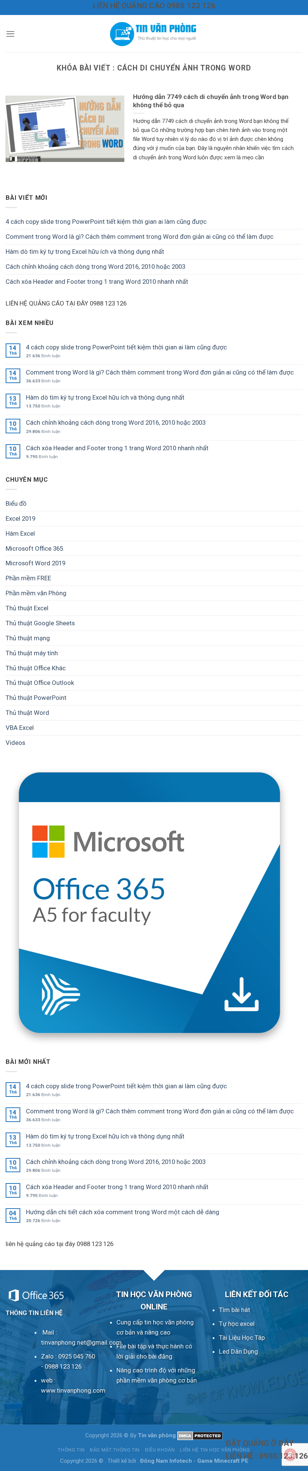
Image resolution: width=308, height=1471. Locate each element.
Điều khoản (160, 1450)
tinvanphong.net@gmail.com (81, 1342)
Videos (15, 742)
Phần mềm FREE (28, 578)
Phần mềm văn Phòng (36, 593)
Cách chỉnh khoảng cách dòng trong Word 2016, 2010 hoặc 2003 (95, 266)
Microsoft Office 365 (34, 548)
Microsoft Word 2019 (35, 563)
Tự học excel (237, 1323)
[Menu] (10, 33)
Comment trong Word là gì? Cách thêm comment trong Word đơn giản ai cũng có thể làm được (139, 236)
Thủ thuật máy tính (32, 653)
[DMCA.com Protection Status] (200, 1435)
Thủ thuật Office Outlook (40, 682)
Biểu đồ (16, 503)
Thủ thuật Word (27, 712)
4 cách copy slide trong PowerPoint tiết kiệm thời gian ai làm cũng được (106, 221)
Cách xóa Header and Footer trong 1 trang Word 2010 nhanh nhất (97, 281)
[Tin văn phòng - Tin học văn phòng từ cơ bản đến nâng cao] (154, 33)
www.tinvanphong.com (73, 1390)
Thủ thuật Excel (27, 608)
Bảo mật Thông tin (115, 1450)
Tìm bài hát (234, 1310)
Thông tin (71, 1450)
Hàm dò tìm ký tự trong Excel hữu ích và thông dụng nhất (85, 251)
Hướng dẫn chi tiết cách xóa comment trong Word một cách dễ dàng (122, 1212)
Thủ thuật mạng (28, 638)
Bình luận (43, 355)
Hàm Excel (20, 533)
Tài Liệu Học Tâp (242, 1337)
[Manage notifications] (290, 1455)
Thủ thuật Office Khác (36, 668)
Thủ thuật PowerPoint (36, 697)
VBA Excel (20, 727)
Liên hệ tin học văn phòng (215, 1450)
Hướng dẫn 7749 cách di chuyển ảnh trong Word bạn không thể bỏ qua (210, 101)
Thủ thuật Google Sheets (40, 623)
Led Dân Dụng (238, 1351)
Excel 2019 (20, 518)
